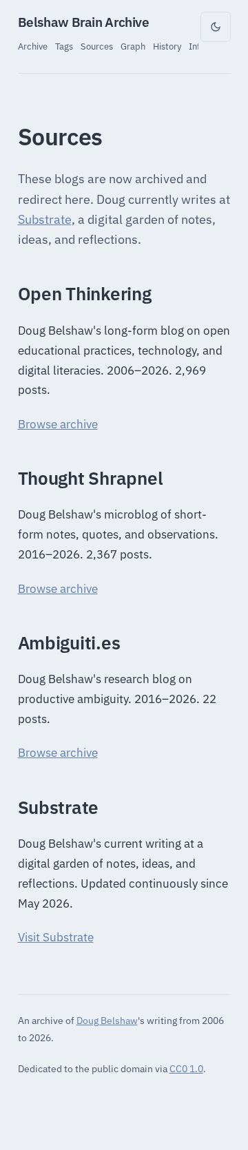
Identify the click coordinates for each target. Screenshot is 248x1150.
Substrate (45, 219)
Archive (33, 46)
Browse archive (58, 424)
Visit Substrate (56, 937)
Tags (64, 46)
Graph (133, 46)
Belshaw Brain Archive (83, 22)
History (167, 46)
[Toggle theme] (215, 27)
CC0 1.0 (186, 1068)
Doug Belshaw (107, 1020)
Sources (97, 46)
